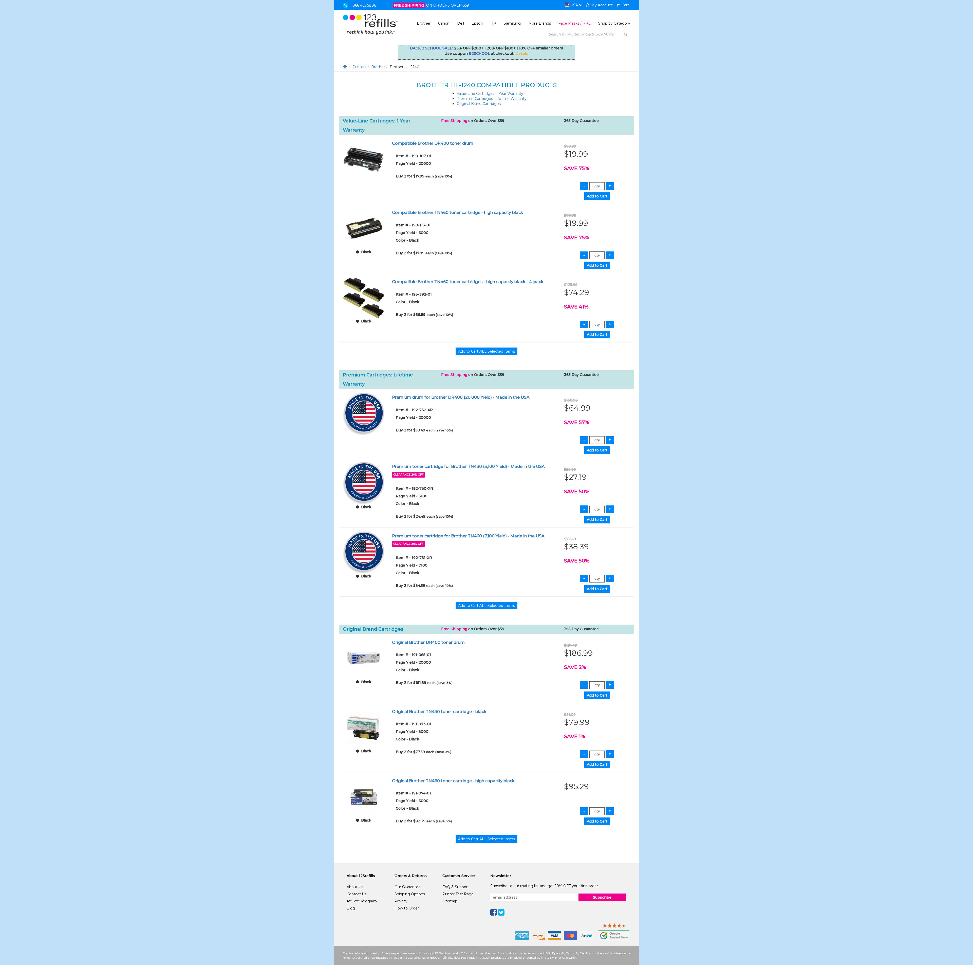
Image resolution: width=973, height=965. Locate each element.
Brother (424, 23)
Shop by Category (614, 23)
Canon (444, 23)
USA (574, 5)
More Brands (539, 23)
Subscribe (602, 897)
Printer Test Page (458, 894)
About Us (355, 887)
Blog (351, 908)
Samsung (512, 23)
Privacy (401, 901)
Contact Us (356, 894)
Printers (359, 67)
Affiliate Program (362, 901)
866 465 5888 (364, 5)
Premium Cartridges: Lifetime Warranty (492, 98)
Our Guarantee (408, 887)
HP (493, 23)
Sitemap (449, 901)
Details (521, 53)
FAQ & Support (455, 887)
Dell (460, 23)
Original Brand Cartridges (479, 103)
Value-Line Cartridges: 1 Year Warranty (490, 93)
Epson (477, 23)
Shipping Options (410, 894)
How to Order (407, 908)
